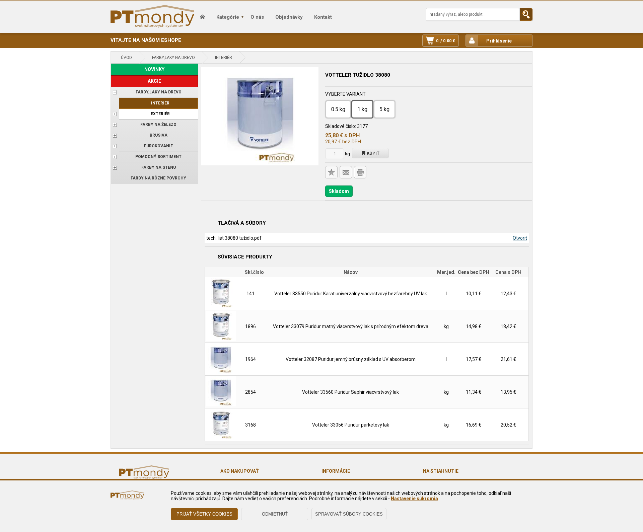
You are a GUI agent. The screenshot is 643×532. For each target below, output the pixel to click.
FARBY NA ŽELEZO (158, 124)
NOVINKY (154, 69)
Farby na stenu (158, 167)
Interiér (223, 57)
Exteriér (160, 113)
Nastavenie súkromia (414, 498)
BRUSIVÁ (158, 135)
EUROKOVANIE (158, 146)
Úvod (126, 57)
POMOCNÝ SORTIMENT (158, 156)
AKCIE (154, 81)
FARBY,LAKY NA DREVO (173, 57)
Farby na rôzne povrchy (158, 178)
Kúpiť (372, 153)
